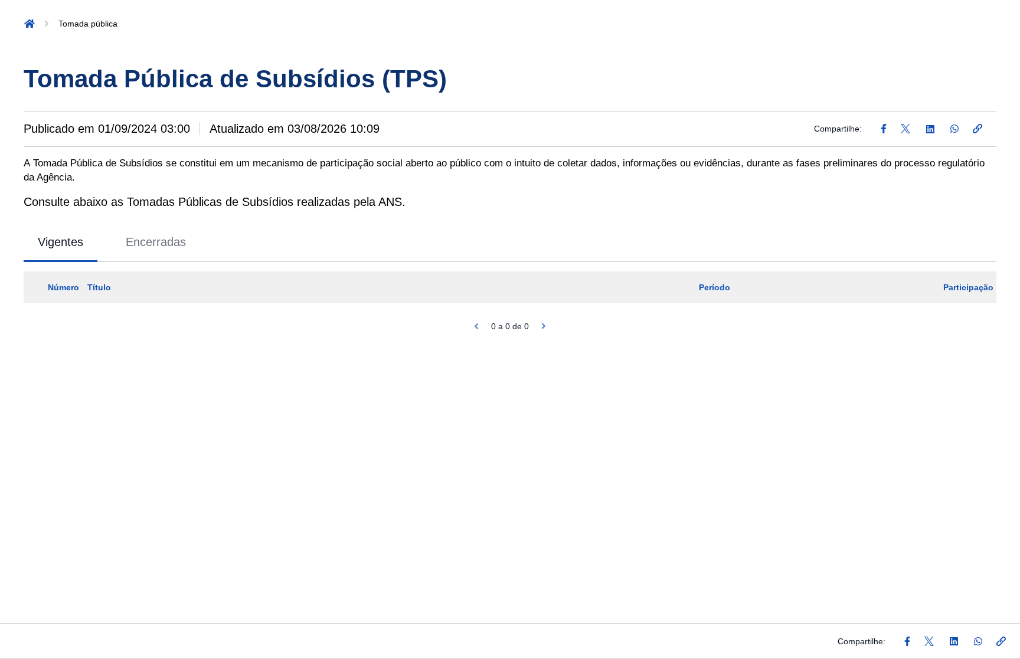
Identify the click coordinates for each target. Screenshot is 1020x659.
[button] (29, 23)
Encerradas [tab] (156, 241)
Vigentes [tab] (60, 241)
